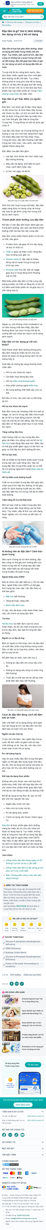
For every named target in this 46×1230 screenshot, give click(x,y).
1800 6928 (21, 906)
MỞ (40, 4)
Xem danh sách (23, 1105)
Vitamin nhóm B (13, 259)
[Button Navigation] (4, 11)
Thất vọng (6, 929)
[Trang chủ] (3, 22)
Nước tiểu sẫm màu (15, 605)
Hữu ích (31, 928)
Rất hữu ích (40, 929)
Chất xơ (9, 251)
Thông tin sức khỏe (32, 22)
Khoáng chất (12, 269)
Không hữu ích (15, 929)
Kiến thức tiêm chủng (14, 22)
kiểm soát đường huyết (24, 381)
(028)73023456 (23, 1215)
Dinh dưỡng (6, 25)
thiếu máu (33, 385)
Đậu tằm (6, 825)
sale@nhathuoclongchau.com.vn (24, 1218)
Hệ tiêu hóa (7, 623)
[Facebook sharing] (12, 984)
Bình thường (23, 929)
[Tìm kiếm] (41, 17)
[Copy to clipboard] (22, 984)
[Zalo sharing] (17, 984)
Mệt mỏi (10, 596)
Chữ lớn (39, 41)
